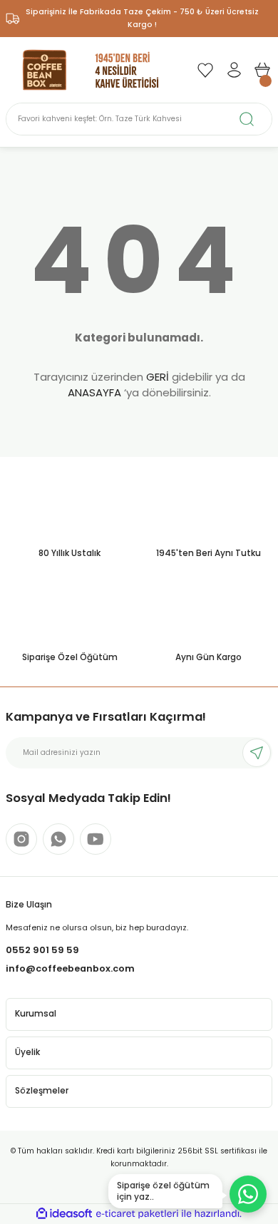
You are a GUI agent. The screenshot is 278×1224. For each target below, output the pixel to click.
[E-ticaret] (137, 1213)
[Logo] (91, 69)
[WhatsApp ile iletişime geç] (248, 1194)
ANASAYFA (94, 392)
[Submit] (256, 753)
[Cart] (262, 70)
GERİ (157, 376)
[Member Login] (234, 70)
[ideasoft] (64, 1214)
